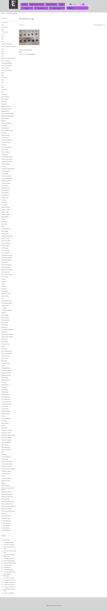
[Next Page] (66, 61)
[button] (82, 4)
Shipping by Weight (31, 54)
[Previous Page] (58, 61)
